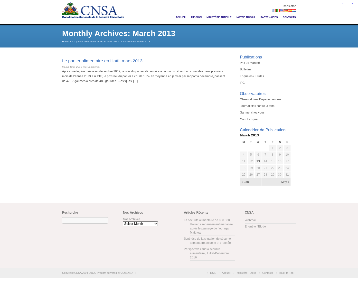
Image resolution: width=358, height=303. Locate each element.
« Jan (245, 182)
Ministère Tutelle (219, 17)
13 (258, 161)
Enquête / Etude (255, 226)
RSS (213, 272)
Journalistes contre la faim (257, 106)
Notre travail (246, 17)
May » (285, 182)
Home (65, 41)
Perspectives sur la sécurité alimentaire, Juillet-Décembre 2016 (206, 253)
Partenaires (269, 17)
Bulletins (245, 69)
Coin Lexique (249, 119)
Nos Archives (131, 219)
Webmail (250, 220)
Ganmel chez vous (252, 112)
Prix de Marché (250, 63)
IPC (242, 83)
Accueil (181, 17)
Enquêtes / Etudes (252, 76)
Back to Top (286, 272)
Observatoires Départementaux (260, 99)
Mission (196, 17)
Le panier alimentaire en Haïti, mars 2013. (96, 41)
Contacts (289, 17)
